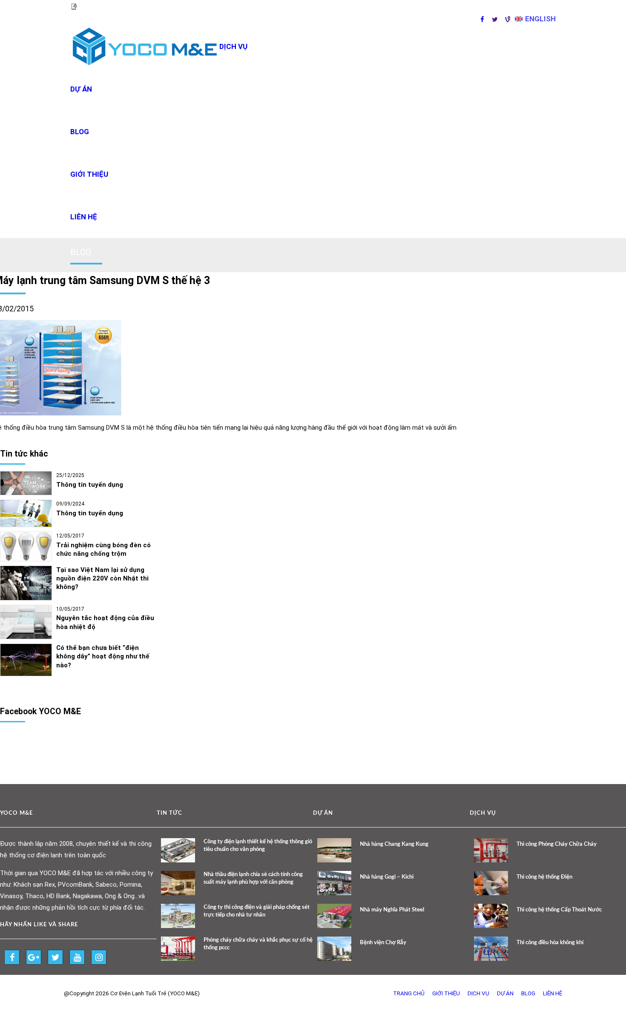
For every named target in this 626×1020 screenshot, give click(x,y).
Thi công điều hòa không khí (550, 942)
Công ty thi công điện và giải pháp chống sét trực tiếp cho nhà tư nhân (257, 911)
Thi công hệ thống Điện (544, 877)
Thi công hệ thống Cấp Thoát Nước (559, 910)
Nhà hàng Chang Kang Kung (394, 844)
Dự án (81, 89)
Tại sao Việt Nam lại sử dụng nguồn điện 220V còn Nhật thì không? (102, 578)
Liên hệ (83, 217)
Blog (79, 131)
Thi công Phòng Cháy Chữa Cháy (557, 844)
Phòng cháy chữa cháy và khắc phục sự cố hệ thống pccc (258, 944)
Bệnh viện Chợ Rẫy (383, 942)
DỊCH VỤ (233, 46)
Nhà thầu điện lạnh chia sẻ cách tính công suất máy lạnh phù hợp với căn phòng (253, 878)
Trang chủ (409, 993)
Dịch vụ (478, 993)
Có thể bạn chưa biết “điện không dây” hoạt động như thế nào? (102, 656)
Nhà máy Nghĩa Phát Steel (392, 910)
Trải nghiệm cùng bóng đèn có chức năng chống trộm (103, 549)
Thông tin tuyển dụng (89, 484)
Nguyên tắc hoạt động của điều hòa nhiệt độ (105, 622)
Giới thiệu (89, 174)
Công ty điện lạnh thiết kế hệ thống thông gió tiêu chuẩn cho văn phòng (258, 845)
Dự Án (505, 993)
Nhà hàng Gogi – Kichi (387, 877)
